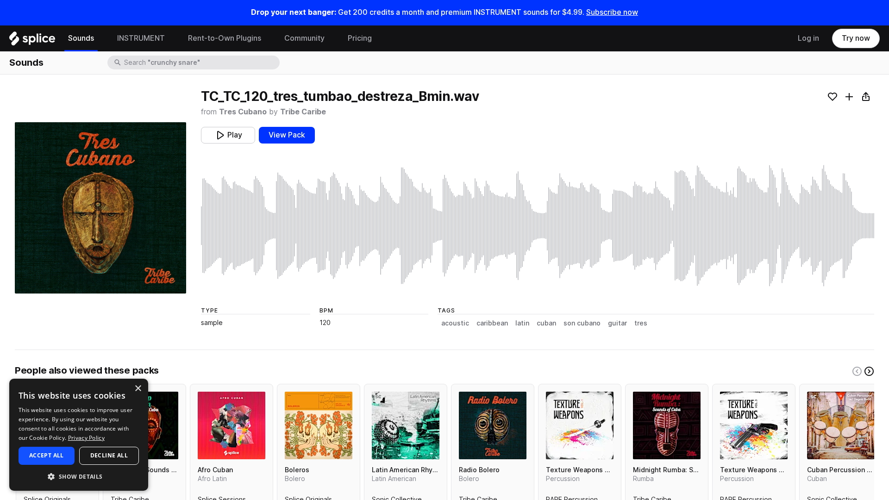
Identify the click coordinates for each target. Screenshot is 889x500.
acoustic (455, 323)
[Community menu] (331, 38)
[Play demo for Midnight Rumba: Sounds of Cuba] (666, 425)
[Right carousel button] (869, 371)
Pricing (360, 38)
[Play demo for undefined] (100, 207)
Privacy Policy (86, 438)
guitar (617, 323)
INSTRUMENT (141, 38)
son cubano (582, 323)
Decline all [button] (109, 455)
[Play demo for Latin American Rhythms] (405, 425)
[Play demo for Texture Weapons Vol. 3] (753, 425)
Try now (856, 38)
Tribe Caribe (303, 111)
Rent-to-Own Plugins (224, 38)
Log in (808, 38)
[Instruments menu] (172, 38)
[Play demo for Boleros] (318, 425)
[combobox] (201, 62)
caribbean (492, 323)
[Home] (32, 40)
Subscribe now (612, 12)
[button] (79, 476)
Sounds (81, 38)
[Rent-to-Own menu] (268, 38)
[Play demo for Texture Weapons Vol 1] (579, 425)
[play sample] (537, 225)
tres (640, 323)
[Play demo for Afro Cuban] (231, 425)
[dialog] (78, 435)
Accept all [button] (46, 455)
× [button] (137, 388)
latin (522, 323)
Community (304, 38)
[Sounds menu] (101, 38)
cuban (546, 323)
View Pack (287, 135)
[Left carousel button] (857, 371)
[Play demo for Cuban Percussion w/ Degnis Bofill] (840, 425)
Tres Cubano (243, 111)
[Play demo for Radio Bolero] (492, 425)
